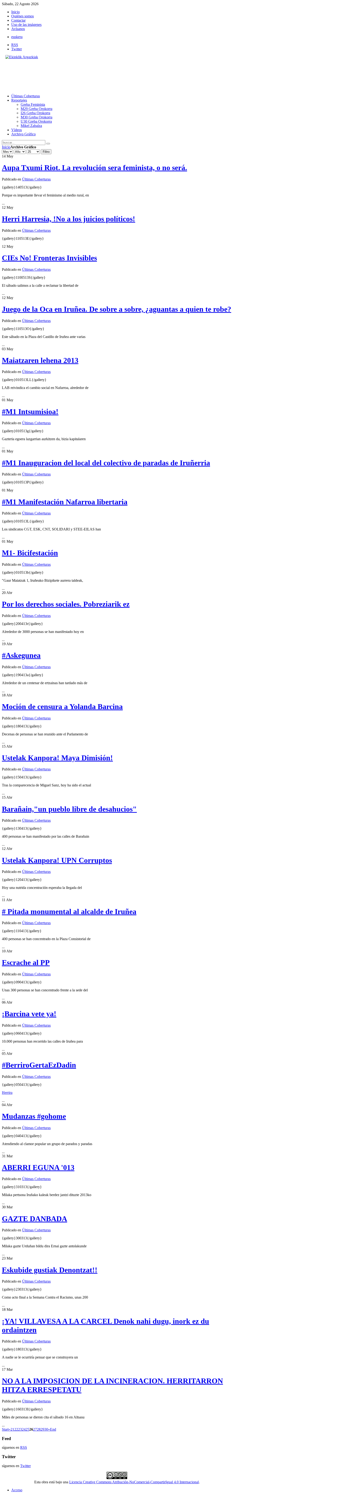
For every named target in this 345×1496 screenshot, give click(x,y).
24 (24, 1429)
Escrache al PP (26, 962)
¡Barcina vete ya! (29, 1013)
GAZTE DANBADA (34, 1218)
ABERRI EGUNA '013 (38, 1167)
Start (5, 1429)
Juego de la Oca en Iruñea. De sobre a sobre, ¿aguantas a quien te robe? (116, 309)
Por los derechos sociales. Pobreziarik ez (66, 604)
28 (39, 1429)
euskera (17, 37)
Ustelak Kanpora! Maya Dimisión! (57, 758)
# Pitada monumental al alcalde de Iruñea (69, 911)
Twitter (16, 49)
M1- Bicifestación (30, 553)
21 (12, 1429)
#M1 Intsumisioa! (30, 411)
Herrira (7, 1093)
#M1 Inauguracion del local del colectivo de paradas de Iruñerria (106, 463)
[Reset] (48, 143)
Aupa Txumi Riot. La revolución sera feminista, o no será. (94, 167)
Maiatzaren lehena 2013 (40, 360)
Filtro (46, 151)
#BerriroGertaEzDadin (39, 1065)
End (53, 1429)
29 (42, 1429)
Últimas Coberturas (36, 179)
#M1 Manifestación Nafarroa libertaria (64, 502)
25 (27, 1429)
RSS (14, 45)
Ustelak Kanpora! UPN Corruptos (57, 860)
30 (46, 1429)
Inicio (6, 147)
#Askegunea (21, 655)
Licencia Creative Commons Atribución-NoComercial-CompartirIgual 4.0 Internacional (134, 1482)
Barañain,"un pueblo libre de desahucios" (69, 809)
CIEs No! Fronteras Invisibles (49, 258)
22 (16, 1429)
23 (20, 1429)
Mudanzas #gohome (34, 1116)
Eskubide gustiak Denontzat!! (49, 1270)
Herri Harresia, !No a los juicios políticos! (68, 219)
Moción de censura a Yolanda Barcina (62, 706)
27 (35, 1429)
